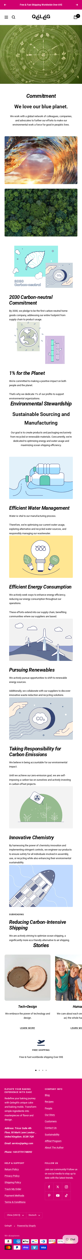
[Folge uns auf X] (57, 1187)
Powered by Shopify (26, 1226)
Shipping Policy (13, 1182)
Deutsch (32, 1215)
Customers (51, 1121)
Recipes (49, 1101)
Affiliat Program (53, 1141)
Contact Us (51, 1127)
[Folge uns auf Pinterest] (49, 1195)
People (48, 1108)
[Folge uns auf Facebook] (49, 1187)
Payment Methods (14, 1195)
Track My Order (13, 1189)
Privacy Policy (12, 1175)
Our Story (50, 1114)
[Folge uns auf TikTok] (66, 1195)
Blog (47, 1095)
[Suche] (13, 17)
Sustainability (52, 1134)
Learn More (27, 1028)
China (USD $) (13, 1215)
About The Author (54, 1147)
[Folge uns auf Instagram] (66, 1187)
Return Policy (12, 1169)
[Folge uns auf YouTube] (57, 1195)
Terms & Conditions (15, 1202)
